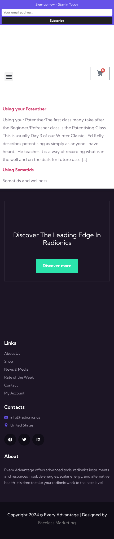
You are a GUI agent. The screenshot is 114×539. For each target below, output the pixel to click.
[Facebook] (10, 440)
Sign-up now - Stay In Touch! (57, 4)
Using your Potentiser (24, 108)
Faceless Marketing (57, 522)
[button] (9, 76)
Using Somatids (18, 169)
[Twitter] (24, 440)
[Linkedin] (38, 440)
